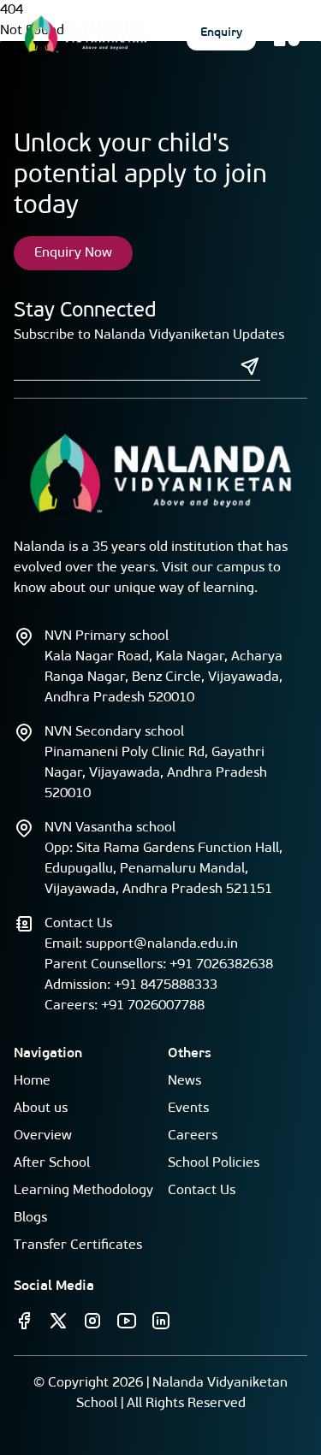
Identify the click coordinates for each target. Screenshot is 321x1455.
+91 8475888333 (165, 985)
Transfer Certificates (78, 1245)
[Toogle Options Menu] (287, 33)
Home (32, 1081)
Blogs (30, 1218)
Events (188, 1108)
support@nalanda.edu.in (162, 944)
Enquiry (221, 33)
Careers (192, 1136)
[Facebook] (24, 1320)
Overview (43, 1136)
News (184, 1081)
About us (41, 1108)
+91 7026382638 (221, 965)
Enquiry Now (73, 253)
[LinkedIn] (161, 1320)
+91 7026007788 (153, 1006)
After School (52, 1163)
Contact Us (201, 1191)
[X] (58, 1320)
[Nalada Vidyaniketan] (85, 33)
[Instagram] (92, 1320)
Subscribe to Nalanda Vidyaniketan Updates (149, 335)
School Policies (213, 1163)
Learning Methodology (83, 1191)
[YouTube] (126, 1320)
